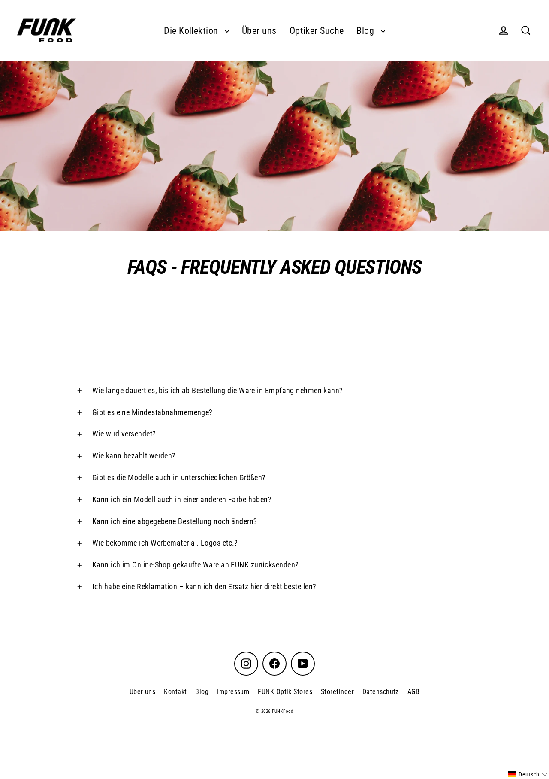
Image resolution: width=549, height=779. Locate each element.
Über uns (259, 30)
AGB (413, 692)
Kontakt (175, 692)
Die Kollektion (192, 30)
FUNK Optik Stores (285, 692)
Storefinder (337, 692)
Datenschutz (380, 692)
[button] (528, 774)
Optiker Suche (317, 30)
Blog (366, 30)
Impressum (233, 692)
